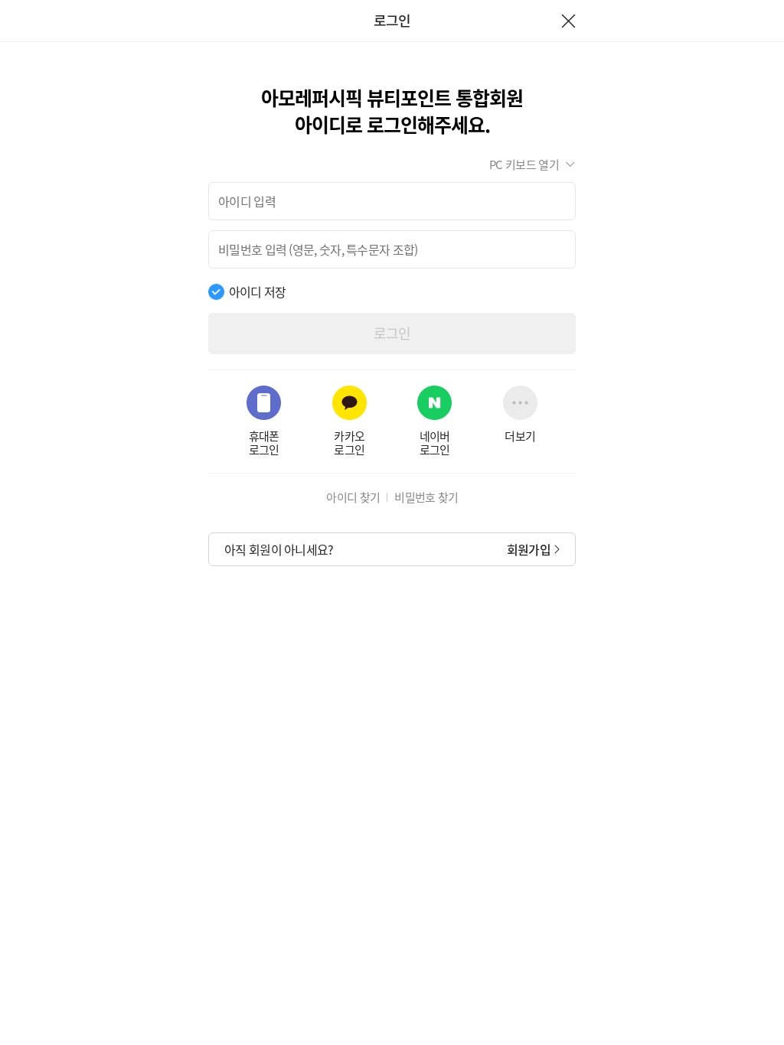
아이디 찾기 (353, 497)
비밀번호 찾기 (426, 497)
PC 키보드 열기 (524, 164)
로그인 (392, 333)
